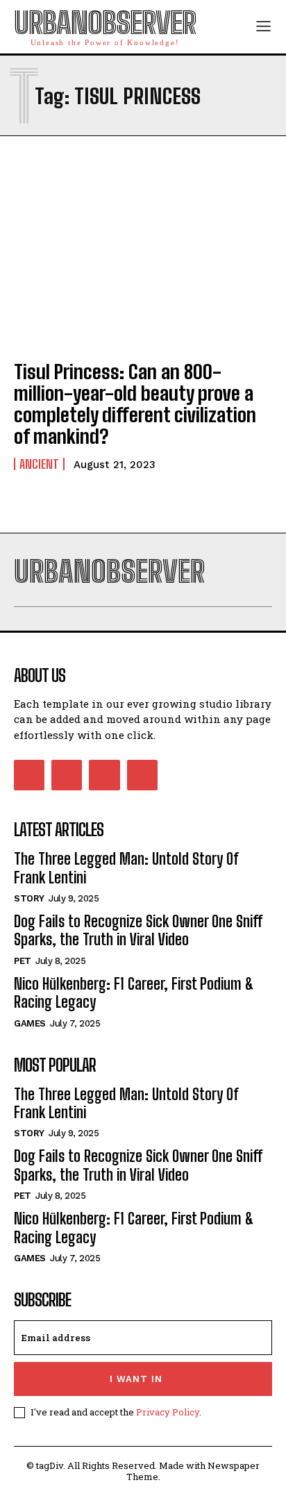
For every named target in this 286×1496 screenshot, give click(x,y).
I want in (136, 1379)
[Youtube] (142, 775)
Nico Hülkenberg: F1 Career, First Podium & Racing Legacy (134, 992)
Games (30, 1023)
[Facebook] (29, 775)
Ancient (39, 464)
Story (29, 898)
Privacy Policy (167, 1412)
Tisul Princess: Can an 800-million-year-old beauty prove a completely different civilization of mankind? (135, 403)
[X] (104, 775)
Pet (22, 961)
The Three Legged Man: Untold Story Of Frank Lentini (126, 867)
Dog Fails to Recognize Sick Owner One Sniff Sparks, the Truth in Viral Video (138, 930)
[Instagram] (66, 775)
